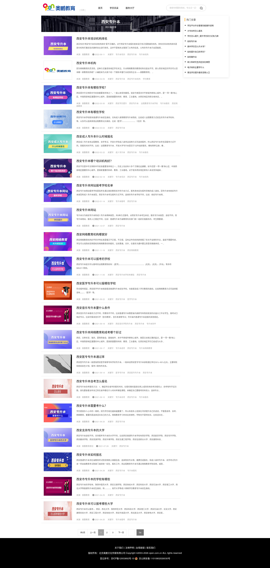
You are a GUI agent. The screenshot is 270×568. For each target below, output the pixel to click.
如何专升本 (192, 41)
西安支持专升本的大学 (90, 430)
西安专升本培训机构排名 (91, 38)
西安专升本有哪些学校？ (91, 87)
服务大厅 (130, 7)
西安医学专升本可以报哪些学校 (96, 283)
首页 (100, 7)
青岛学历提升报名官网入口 (198, 72)
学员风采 (114, 7)
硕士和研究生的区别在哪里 (198, 62)
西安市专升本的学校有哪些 (93, 479)
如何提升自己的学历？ (196, 51)
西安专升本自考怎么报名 (91, 381)
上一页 (93, 532)
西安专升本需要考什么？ (91, 406)
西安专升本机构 (86, 63)
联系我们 (151, 547)
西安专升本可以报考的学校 (93, 259)
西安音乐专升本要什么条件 (93, 308)
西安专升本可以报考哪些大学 (94, 503)
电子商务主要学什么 (195, 67)
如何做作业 (192, 57)
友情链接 (140, 547)
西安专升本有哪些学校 (90, 112)
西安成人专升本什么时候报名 (94, 136)
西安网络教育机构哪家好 (91, 234)
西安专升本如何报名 (89, 454)
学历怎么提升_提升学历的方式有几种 (202, 36)
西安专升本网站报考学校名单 (94, 185)
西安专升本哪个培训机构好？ (94, 161)
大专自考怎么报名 (194, 30)
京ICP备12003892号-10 (122, 558)
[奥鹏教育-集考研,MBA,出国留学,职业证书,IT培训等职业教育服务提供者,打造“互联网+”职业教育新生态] (60, 6)
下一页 (121, 532)
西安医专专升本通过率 (90, 357)
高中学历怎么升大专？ (196, 46)
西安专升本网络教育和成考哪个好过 (98, 332)
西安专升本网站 (86, 210)
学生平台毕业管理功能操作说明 (200, 25)
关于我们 (119, 547)
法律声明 (129, 547)
